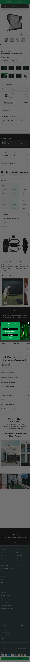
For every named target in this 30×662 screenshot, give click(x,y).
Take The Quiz (10, 335)
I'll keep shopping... (10, 337)
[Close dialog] (28, 323)
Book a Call (10, 328)
